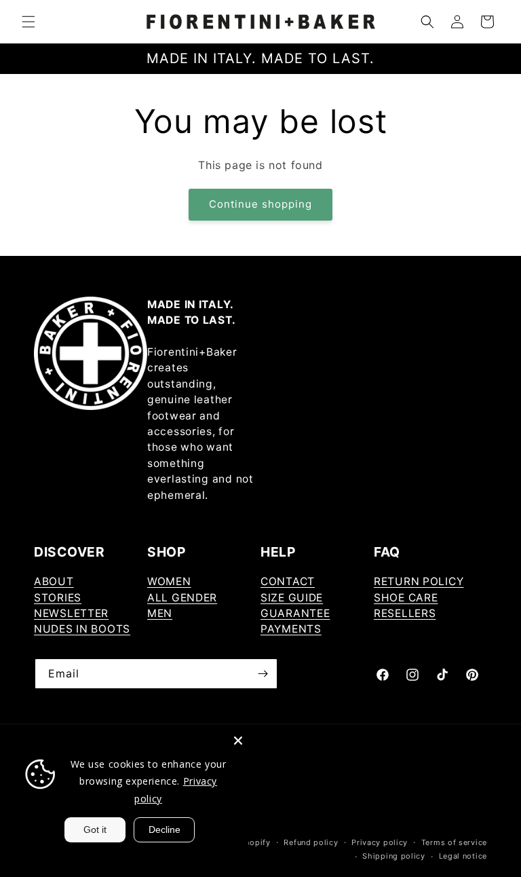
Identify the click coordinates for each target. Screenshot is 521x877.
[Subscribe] (262, 674)
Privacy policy (379, 842)
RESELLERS (405, 613)
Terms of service (454, 842)
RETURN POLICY (418, 581)
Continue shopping (260, 204)
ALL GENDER (182, 597)
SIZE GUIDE (291, 597)
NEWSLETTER (71, 613)
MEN (159, 613)
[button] (28, 22)
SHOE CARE (406, 597)
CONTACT (287, 581)
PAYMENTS (291, 628)
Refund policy (311, 842)
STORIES (57, 597)
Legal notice (463, 856)
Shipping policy (393, 856)
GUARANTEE (295, 613)
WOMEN (169, 581)
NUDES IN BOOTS (82, 628)
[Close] (238, 740)
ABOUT (54, 581)
